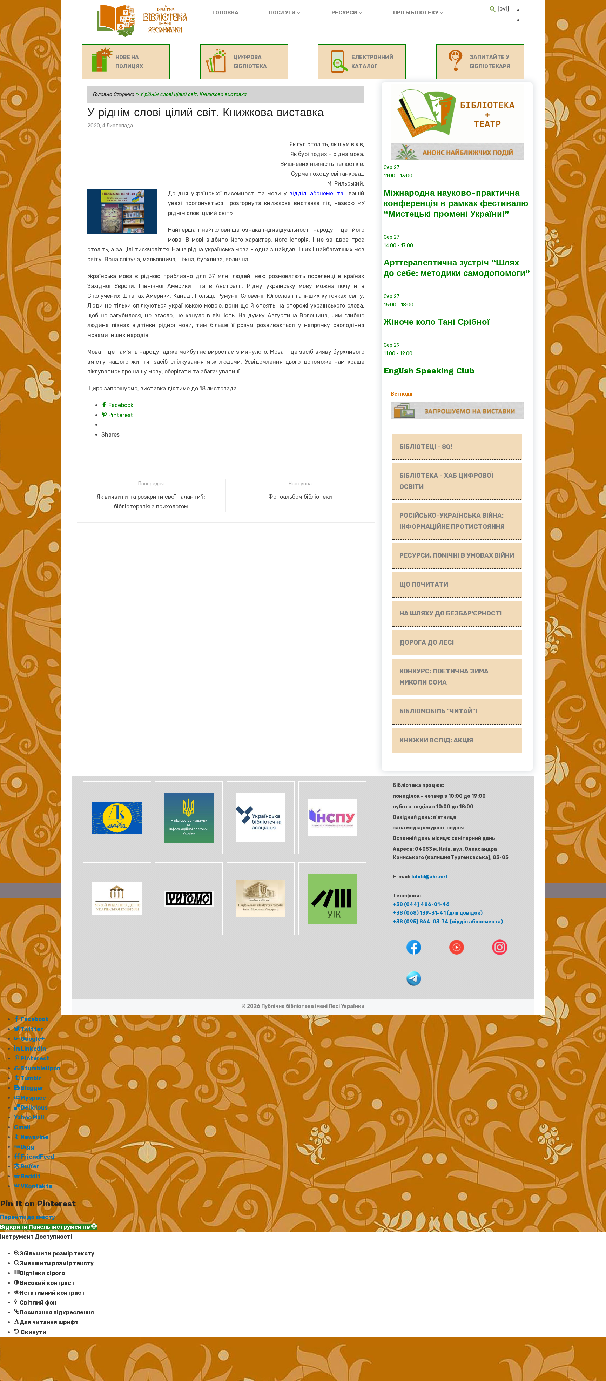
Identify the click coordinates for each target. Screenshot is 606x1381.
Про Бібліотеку (415, 12)
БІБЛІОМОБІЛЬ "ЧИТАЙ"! (438, 711)
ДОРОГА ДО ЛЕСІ (426, 642)
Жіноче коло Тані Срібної (437, 322)
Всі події (402, 394)
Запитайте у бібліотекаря (490, 61)
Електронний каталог (372, 61)
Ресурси (344, 12)
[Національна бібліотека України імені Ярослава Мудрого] (260, 934)
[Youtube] (450, 960)
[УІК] (331, 934)
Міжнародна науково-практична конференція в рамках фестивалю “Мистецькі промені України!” (456, 203)
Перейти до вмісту (27, 1217)
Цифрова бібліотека (250, 61)
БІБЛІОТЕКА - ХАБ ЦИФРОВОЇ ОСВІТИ (446, 481)
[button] (48, 1227)
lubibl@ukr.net (429, 877)
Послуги (282, 12)
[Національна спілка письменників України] (331, 853)
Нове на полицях (129, 61)
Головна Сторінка (113, 94)
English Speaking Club (429, 371)
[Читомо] (188, 934)
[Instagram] (493, 960)
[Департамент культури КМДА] (116, 853)
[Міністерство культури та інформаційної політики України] (188, 853)
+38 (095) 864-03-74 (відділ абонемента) (448, 922)
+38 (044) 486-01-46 (421, 905)
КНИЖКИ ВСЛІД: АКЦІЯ (436, 740)
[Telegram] (407, 991)
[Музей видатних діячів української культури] (116, 934)
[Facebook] (407, 960)
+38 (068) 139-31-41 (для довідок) (438, 913)
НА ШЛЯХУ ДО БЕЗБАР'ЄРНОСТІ (450, 613)
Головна (225, 12)
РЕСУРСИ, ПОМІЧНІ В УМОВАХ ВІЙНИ (456, 555)
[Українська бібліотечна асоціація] (260, 853)
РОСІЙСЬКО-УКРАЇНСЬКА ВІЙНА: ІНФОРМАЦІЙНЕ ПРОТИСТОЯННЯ (452, 521)
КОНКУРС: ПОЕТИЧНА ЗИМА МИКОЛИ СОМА (444, 676)
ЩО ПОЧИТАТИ (423, 584)
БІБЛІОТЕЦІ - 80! (425, 447)
